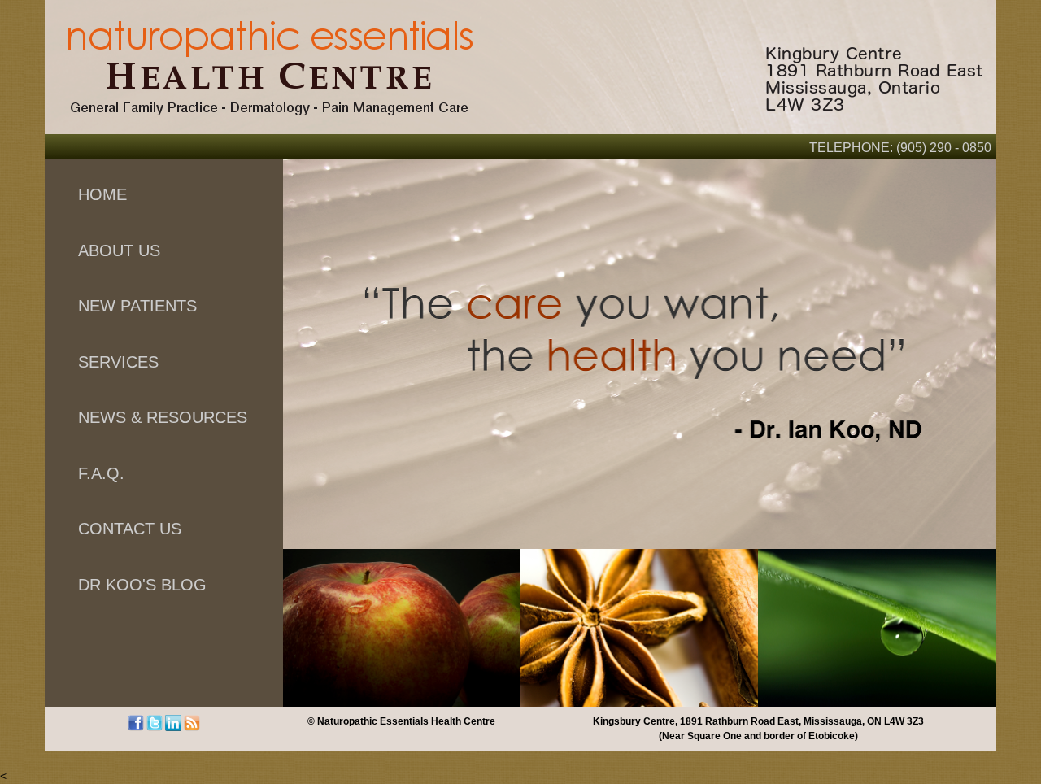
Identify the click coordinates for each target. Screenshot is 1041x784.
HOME (102, 194)
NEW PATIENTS (137, 306)
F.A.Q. (101, 473)
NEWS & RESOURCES (162, 417)
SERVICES (118, 362)
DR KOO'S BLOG (142, 585)
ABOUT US (119, 250)
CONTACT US (129, 529)
